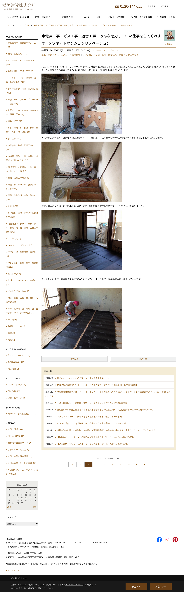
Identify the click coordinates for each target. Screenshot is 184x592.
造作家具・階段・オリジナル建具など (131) (22, 215)
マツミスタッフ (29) (17, 384)
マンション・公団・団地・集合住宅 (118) (22, 265)
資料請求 (164, 6)
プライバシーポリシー (74, 584)
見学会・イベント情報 (141, 16)
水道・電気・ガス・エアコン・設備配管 (60, 55)
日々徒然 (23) (14, 391)
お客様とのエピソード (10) (20, 443)
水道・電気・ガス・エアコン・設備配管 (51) (22, 300)
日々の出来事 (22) (16, 436)
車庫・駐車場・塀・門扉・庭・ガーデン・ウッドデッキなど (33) (22, 311)
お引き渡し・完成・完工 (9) (20, 71)
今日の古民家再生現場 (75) (20, 456)
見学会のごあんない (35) (19, 355)
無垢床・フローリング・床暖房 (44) (21, 282)
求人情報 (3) (13, 369)
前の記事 (74, 359)
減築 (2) (11, 333)
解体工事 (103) (14, 139)
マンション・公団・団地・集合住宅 (99, 55)
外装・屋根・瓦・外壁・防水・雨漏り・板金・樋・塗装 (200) (22, 130)
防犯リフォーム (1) (16, 326)
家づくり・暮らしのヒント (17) (22, 414)
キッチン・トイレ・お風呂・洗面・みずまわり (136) (21, 80)
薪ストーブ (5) (14, 273)
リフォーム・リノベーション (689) (20, 62)
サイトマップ (13, 570)
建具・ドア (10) (15, 121)
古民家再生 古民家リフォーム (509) (21, 45)
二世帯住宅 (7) (14, 238)
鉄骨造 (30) (13, 206)
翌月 (35, 507)
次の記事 (143, 359)
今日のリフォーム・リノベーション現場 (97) (22, 472)
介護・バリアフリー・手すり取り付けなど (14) (22, 101)
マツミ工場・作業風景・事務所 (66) (21, 254)
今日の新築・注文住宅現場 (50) (22, 463)
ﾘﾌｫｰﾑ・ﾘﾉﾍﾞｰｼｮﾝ (92, 16)
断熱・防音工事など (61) (19, 178)
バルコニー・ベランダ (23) (20, 245)
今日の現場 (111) (15, 429)
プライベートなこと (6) (18, 449)
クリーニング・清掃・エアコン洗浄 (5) (22, 91)
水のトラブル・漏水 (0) (18, 291)
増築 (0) (11, 340)
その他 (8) (12, 319)
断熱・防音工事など (128, 55)
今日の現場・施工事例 (18, 16)
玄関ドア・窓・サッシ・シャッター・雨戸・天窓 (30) (22, 112)
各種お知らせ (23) (16, 362)
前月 (9, 507)
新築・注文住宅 (42, 16)
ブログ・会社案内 (116, 16)
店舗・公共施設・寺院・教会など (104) (22, 197)
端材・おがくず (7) (16, 398)
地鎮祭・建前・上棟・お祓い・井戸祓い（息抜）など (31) (22, 158)
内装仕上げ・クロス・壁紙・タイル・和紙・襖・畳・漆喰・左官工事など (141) (22, 228)
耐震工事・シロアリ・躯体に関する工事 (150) (22, 186)
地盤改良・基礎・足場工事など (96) (21, 147)
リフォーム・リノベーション (107, 50)
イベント (177, 6)
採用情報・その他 (166, 16)
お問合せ (151, 6)
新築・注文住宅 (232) (17, 53)
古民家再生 (67, 16)
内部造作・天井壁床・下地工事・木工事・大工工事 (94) (22, 169)
